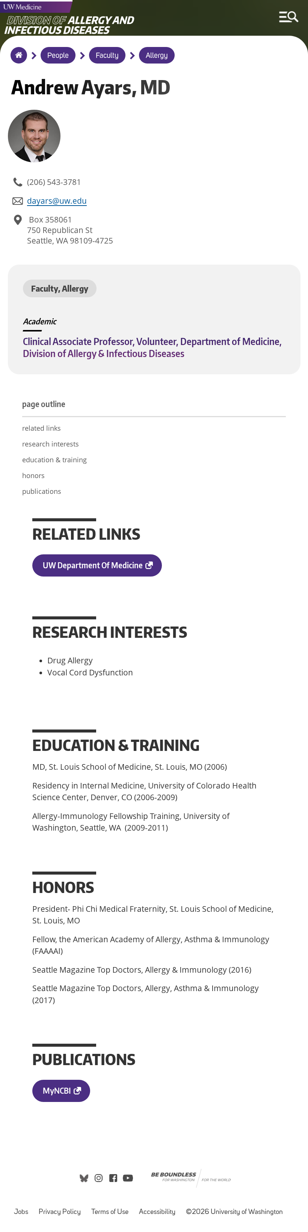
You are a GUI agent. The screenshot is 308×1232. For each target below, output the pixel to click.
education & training (54, 459)
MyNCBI (57, 1090)
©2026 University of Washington (234, 1212)
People (58, 56)
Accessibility (157, 1212)
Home (17, 60)
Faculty (107, 56)
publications (41, 491)
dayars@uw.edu (57, 200)
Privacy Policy (60, 1212)
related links (41, 428)
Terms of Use (109, 1212)
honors (33, 475)
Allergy (157, 56)
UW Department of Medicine (93, 565)
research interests (50, 443)
